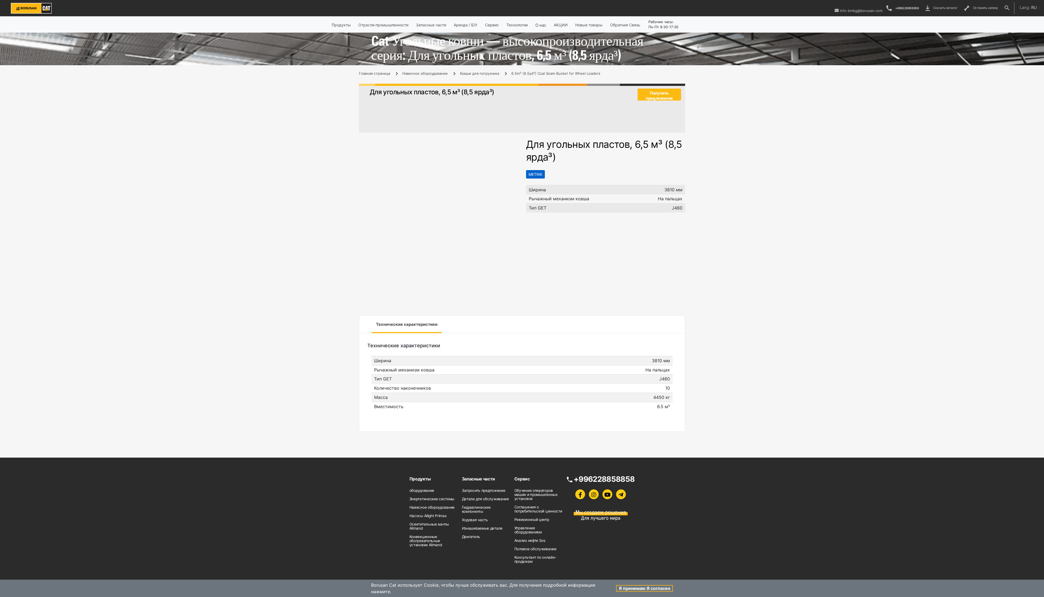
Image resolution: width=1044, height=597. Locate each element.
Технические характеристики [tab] (406, 324)
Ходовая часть (475, 520)
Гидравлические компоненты (476, 509)
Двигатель (471, 537)
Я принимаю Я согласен (644, 588)
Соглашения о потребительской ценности (538, 509)
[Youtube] (607, 494)
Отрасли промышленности (383, 25)
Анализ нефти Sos (529, 540)
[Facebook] (580, 494)
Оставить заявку (984, 8)
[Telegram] (621, 494)
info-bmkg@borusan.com (861, 10)
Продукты (341, 25)
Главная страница (374, 73)
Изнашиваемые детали (482, 528)
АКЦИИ (561, 25)
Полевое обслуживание (535, 549)
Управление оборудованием (528, 530)
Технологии (517, 25)
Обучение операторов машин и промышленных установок (536, 494)
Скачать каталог (945, 8)
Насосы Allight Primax (428, 516)
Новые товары (588, 25)
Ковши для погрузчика (479, 73)
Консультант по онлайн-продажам (535, 559)
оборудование (421, 490)
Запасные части (431, 25)
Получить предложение (659, 95)
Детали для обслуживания (485, 499)
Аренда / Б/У (465, 25)
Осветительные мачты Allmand (429, 526)
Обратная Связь (625, 25)
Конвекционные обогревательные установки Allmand (425, 541)
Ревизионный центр (531, 519)
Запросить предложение (483, 490)
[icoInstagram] (594, 494)
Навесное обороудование (425, 73)
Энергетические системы (431, 499)
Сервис (492, 25)
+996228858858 (907, 8)
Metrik (535, 174)
